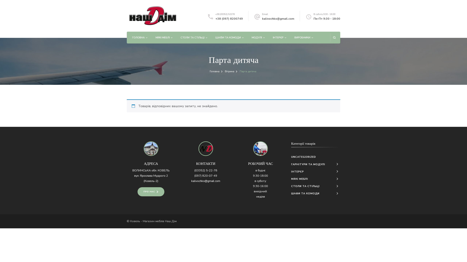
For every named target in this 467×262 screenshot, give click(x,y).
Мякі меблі (163, 37)
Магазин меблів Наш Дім (160, 221)
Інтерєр (278, 37)
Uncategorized (303, 157)
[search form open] (334, 37)
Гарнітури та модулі (308, 164)
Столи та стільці (192, 37)
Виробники (302, 37)
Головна (138, 37)
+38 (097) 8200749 (229, 19)
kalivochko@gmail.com (278, 19)
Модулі (257, 37)
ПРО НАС (149, 191)
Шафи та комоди (228, 37)
